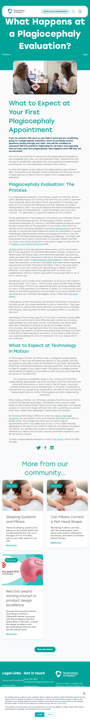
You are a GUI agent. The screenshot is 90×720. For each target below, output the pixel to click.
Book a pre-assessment (55, 11)
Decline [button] (50, 714)
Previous (6, 54)
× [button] (84, 693)
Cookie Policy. (61, 703)
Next (85, 54)
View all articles (45, 649)
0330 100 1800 (31, 679)
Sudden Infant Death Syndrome (27, 244)
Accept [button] (39, 714)
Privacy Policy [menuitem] (9, 685)
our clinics (58, 439)
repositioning (61, 228)
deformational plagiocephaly (46, 260)
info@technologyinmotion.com (39, 682)
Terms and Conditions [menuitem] (13, 680)
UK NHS (12, 249)
